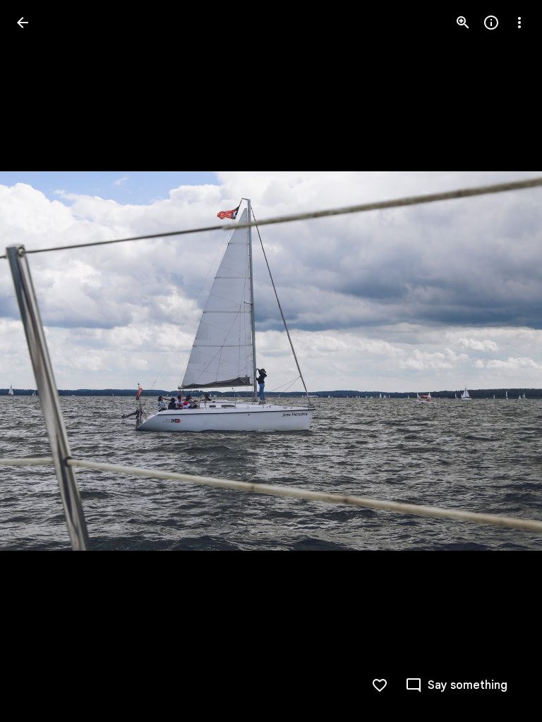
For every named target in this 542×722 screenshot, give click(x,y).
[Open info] (491, 22)
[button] (39, 361)
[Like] (379, 685)
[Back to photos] (23, 22)
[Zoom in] (463, 22)
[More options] (519, 22)
